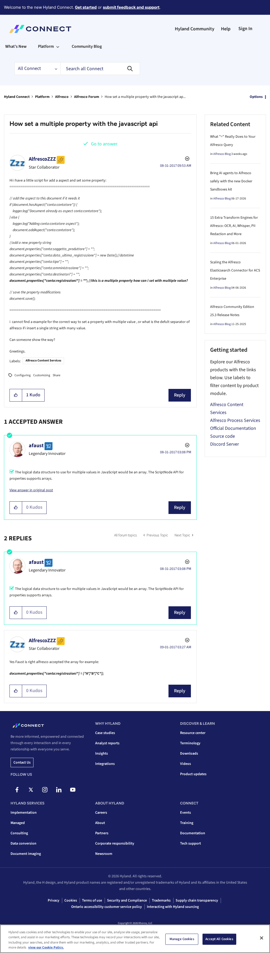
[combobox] (100, 68)
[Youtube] (72, 789)
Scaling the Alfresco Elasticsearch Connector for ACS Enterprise (235, 270)
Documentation (192, 833)
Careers (101, 812)
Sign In (245, 28)
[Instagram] (44, 789)
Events (185, 812)
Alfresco (62, 96)
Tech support (190, 843)
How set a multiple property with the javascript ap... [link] (145, 96)
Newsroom (103, 853)
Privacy (53, 900)
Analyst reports (107, 743)
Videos (185, 763)
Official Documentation (233, 428)
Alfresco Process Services (235, 420)
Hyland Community (194, 29)
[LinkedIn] (58, 789)
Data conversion (23, 843)
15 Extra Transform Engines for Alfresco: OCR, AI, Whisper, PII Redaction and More (234, 226)
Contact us (22, 762)
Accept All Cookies (219, 939)
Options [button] (256, 96)
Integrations (105, 763)
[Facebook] (17, 789)
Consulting (19, 833)
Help (225, 29)
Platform (42, 96)
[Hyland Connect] (40, 29)
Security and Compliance (127, 900)
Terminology (190, 743)
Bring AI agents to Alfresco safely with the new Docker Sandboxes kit (231, 181)
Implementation (24, 812)
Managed (18, 823)
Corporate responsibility (114, 843)
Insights (101, 753)
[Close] (261, 938)
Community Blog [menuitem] (87, 46)
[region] (135, 939)
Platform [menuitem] (46, 46)
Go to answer (104, 144)
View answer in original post (31, 490)
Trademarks (161, 900)
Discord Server (224, 444)
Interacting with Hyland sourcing (173, 906)
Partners (101, 833)
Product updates (193, 774)
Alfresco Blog (222, 154)
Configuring (23, 375)
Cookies (70, 900)
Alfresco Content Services (43, 360)
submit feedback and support (131, 7)
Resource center (192, 733)
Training (186, 823)
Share (56, 375)
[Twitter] (31, 789)
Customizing (41, 375)
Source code (222, 436)
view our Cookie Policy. (46, 947)
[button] (16, 395)
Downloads (189, 753)
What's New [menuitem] (16, 46)
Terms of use (92, 900)
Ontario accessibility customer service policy (106, 906)
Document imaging (26, 853)
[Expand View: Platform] (57, 46)
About (100, 823)
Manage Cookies (182, 939)
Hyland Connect (17, 96)
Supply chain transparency (197, 900)
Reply (179, 395)
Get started (86, 7)
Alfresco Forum (86, 96)
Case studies (105, 733)
